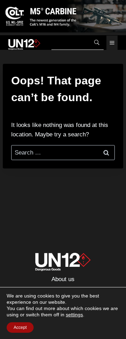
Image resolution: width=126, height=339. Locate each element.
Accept (20, 327)
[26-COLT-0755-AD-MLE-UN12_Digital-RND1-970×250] (63, 16)
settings (74, 314)
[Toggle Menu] (112, 43)
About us (63, 279)
